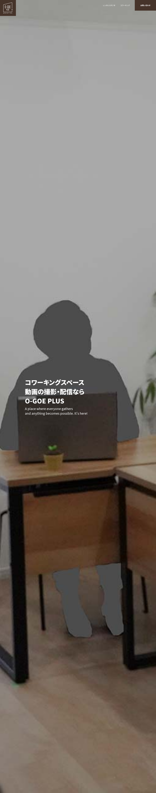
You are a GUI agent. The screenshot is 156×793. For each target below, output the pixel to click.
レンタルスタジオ (109, 5)
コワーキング (125, 5)
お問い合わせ (145, 5)
